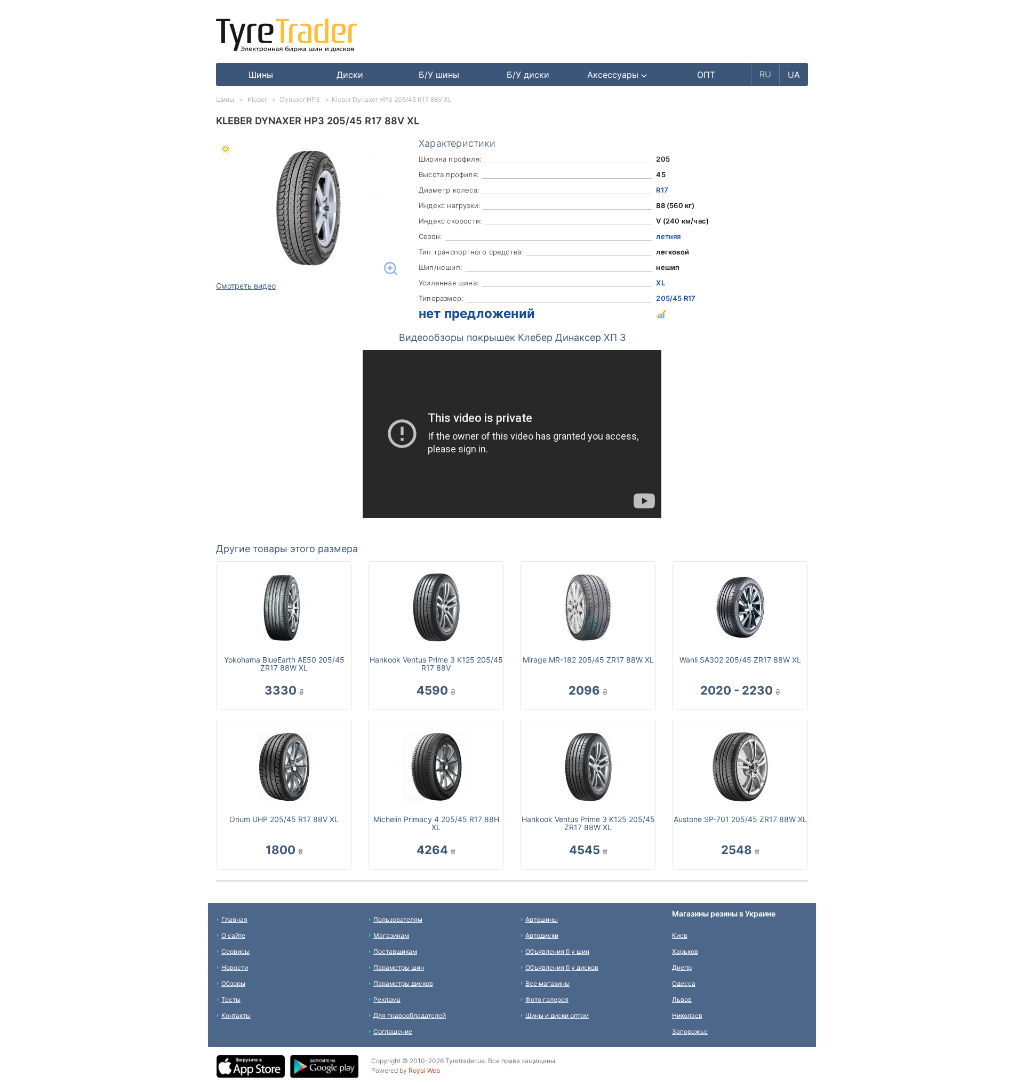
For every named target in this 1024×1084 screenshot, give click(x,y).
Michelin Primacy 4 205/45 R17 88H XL (436, 823)
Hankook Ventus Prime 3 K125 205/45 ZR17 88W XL (588, 823)
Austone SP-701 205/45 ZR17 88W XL (740, 819)
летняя (668, 236)
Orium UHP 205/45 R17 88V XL (284, 819)
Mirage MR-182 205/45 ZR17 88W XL (588, 659)
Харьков (685, 951)
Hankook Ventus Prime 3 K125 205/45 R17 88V (436, 663)
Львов (682, 999)
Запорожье (690, 1031)
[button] (617, 74)
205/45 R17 (675, 298)
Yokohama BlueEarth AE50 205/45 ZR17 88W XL (284, 663)
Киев (679, 935)
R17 (662, 190)
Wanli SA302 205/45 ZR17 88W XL (740, 659)
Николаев (687, 1015)
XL (660, 282)
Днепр (682, 967)
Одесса (683, 983)
